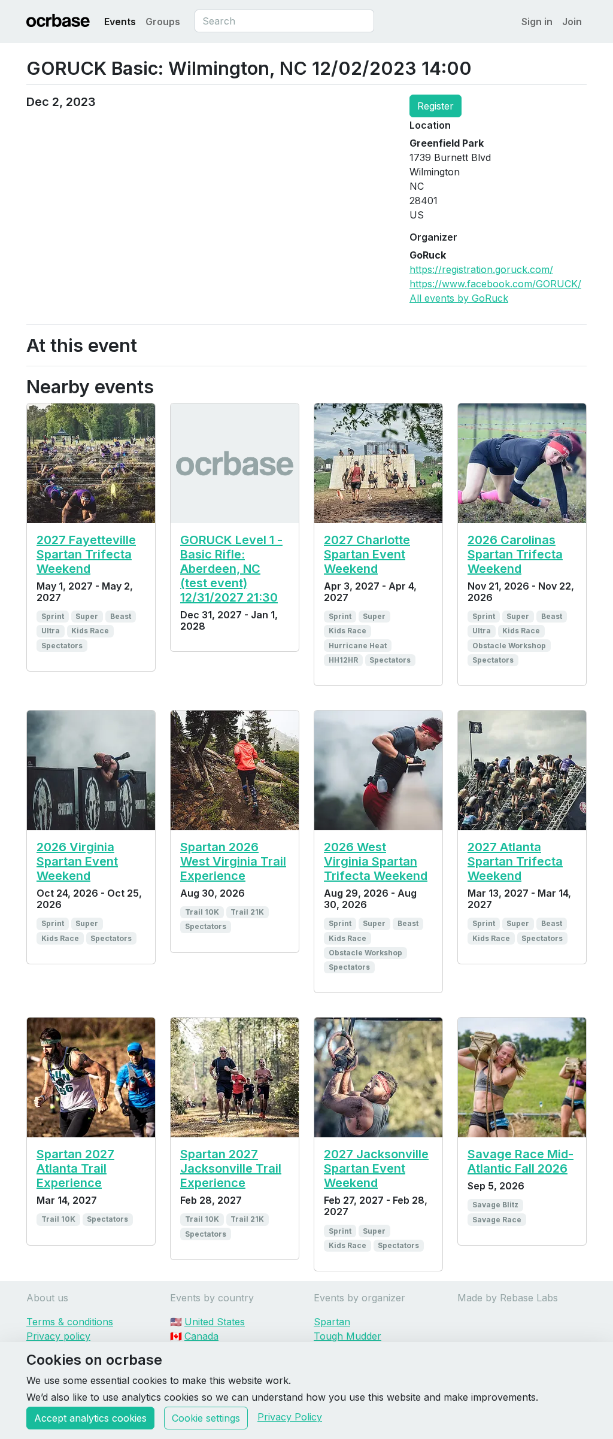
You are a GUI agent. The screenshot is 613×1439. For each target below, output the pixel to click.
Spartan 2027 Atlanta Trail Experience (75, 1168)
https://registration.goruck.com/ (481, 269)
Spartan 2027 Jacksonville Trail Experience (230, 1168)
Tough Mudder (347, 1336)
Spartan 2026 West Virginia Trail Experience (233, 861)
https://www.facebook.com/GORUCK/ (495, 284)
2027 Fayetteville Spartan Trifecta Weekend (86, 554)
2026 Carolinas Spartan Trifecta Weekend (515, 554)
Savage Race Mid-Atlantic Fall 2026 (520, 1161)
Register (435, 106)
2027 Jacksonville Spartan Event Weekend (376, 1168)
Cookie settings (206, 1418)
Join (572, 22)
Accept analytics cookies (90, 1418)
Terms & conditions (69, 1322)
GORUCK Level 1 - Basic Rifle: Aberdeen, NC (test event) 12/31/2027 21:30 (231, 569)
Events (120, 22)
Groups (162, 22)
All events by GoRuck (458, 298)
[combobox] (284, 21)
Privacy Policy (289, 1417)
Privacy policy (58, 1336)
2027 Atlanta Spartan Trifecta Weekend (515, 861)
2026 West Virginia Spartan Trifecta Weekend (375, 861)
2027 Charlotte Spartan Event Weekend (367, 554)
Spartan (332, 1322)
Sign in (537, 22)
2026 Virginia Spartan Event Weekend (77, 861)
